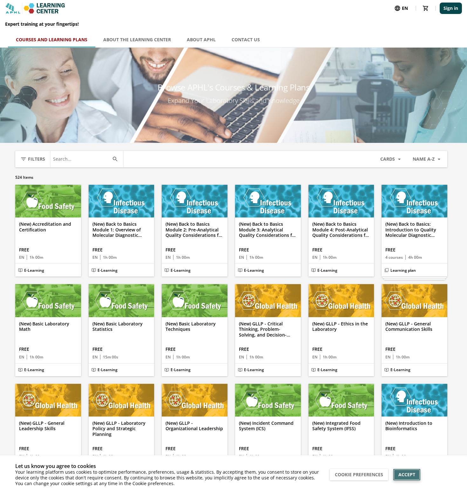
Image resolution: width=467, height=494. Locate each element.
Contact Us (246, 40)
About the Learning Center (137, 40)
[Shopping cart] (425, 8)
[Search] (115, 159)
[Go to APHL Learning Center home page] (35, 8)
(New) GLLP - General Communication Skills (408, 326)
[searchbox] (81, 159)
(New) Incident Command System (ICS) (266, 425)
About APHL (201, 40)
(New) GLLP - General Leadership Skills (41, 425)
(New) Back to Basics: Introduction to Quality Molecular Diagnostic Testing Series (410, 229)
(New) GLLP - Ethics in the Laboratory (340, 326)
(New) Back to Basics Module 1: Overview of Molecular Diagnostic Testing (116, 229)
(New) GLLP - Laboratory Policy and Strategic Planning (119, 428)
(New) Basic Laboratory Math (44, 326)
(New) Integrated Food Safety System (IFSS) (336, 425)
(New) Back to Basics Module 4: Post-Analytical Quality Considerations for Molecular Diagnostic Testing (341, 229)
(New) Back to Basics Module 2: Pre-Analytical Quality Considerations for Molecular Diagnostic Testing (194, 229)
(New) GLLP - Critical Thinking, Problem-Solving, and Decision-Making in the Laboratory (266, 329)
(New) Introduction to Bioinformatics (408, 425)
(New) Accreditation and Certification (45, 226)
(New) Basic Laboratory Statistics (117, 326)
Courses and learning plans (51, 40)
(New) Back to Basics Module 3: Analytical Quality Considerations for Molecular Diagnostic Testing (268, 229)
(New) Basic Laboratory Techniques (191, 326)
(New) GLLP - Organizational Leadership (194, 425)
